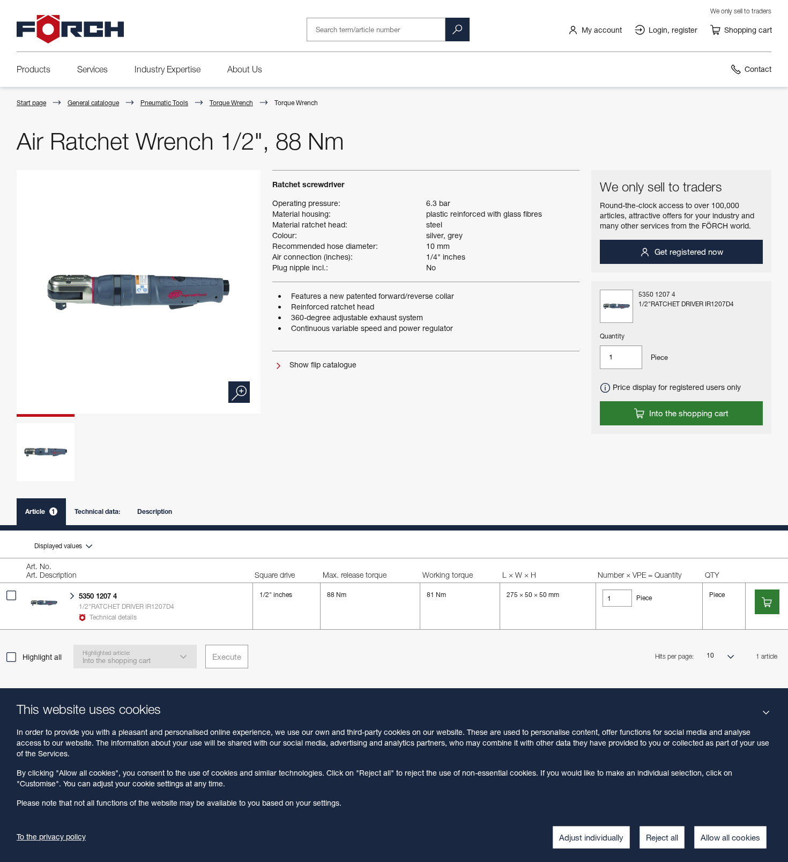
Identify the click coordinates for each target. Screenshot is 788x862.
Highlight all (42, 656)
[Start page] (70, 29)
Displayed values (59, 546)
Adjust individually (591, 837)
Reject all (662, 837)
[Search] (457, 29)
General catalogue (93, 103)
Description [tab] (154, 511)
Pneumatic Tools (164, 103)
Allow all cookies (730, 837)
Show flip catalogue (321, 364)
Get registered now (687, 251)
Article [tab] (40, 511)
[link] (594, 29)
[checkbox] (11, 595)
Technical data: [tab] (97, 511)
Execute (226, 656)
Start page (31, 103)
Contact (758, 68)
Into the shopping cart (687, 413)
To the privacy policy (51, 836)
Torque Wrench (231, 103)
